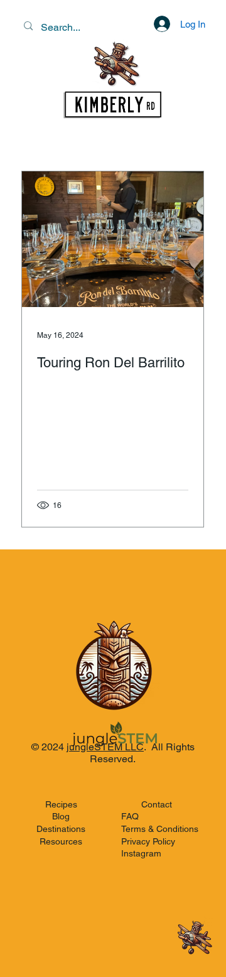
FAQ (130, 816)
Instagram (141, 853)
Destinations (60, 829)
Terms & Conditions (159, 829)
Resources (61, 841)
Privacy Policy (148, 841)
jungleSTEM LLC (105, 747)
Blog (61, 816)
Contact (156, 804)
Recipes (61, 804)
